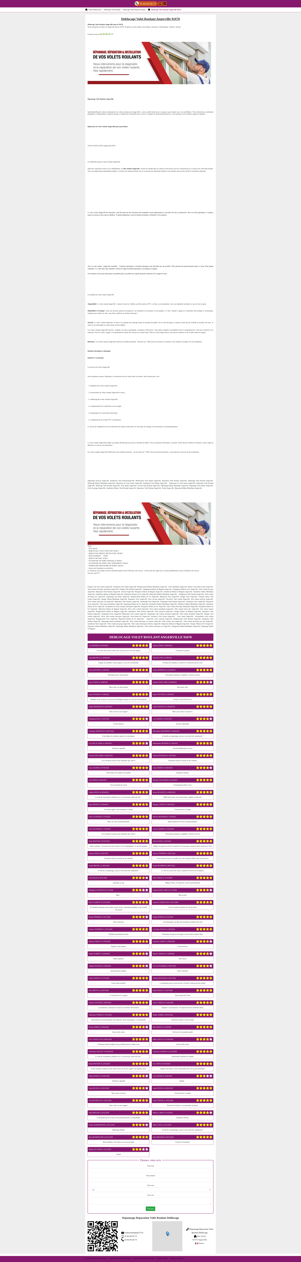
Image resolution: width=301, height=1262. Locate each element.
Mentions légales (162, 1258)
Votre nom (150, 1166)
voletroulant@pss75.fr (134, 1233)
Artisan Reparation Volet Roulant (120, 1258)
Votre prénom (150, 1176)
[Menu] (165, 4)
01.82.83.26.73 (148, 3)
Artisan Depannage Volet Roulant (95, 1258)
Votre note (150, 1185)
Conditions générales (176, 1258)
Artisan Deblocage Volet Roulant (143, 1258)
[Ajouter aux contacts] (160, 4)
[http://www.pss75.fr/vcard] (103, 1236)
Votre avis (150, 1195)
